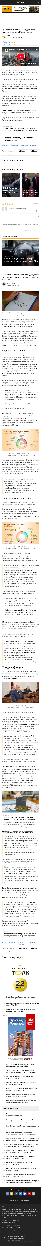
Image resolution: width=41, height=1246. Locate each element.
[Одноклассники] (14, 42)
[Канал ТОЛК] (34, 151)
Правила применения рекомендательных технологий (21, 1241)
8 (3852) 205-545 (9, 1225)
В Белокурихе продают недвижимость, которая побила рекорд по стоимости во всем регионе (22, 1139)
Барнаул (5, 145)
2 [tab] (16, 269)
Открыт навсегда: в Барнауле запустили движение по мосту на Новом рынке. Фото (20, 129)
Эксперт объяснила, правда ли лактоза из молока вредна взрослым (20, 1157)
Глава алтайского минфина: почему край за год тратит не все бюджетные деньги (19, 935)
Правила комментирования (14, 1240)
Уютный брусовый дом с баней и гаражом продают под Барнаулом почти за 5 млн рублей (22, 998)
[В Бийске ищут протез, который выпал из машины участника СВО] (20, 253)
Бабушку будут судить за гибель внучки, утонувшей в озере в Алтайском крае (20, 1151)
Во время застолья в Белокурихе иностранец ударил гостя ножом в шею (21, 1089)
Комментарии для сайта (30, 230)
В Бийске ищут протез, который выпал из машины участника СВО (21, 259)
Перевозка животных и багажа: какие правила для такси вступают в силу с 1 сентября (22, 1145)
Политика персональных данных (16, 1236)
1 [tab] (13, 269)
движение (14, 145)
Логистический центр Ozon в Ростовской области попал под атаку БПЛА (20, 1065)
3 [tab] (19, 269)
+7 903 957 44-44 (9, 1220)
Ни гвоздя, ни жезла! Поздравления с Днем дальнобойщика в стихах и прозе (21, 1121)
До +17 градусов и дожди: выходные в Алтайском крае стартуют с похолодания (20, 1133)
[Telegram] (4, 42)
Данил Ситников (21, 943)
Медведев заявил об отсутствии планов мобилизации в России (20, 1115)
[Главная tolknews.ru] (20, 2)
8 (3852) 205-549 (9, 1227)
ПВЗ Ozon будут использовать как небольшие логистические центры (21, 1083)
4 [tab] (22, 269)
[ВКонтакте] (9, 42)
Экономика (10, 285)
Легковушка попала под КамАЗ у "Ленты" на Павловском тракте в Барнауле (21, 1102)
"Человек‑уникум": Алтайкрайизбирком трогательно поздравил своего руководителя (21, 1071)
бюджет (12, 942)
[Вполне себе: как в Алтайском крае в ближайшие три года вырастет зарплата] (20, 801)
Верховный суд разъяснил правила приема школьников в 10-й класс (21, 1175)
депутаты (32, 942)
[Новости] (23, 151)
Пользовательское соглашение (15, 1238)
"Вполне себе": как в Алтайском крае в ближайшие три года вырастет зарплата (19, 818)
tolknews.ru (10, 1207)
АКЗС (4, 942)
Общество (9, 38)
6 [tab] (28, 269)
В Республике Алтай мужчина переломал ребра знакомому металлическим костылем (22, 1182)
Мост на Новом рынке (28, 145)
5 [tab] (25, 269)
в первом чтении (25, 773)
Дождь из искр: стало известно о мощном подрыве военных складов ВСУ (20, 1095)
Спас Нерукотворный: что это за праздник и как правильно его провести (22, 1127)
